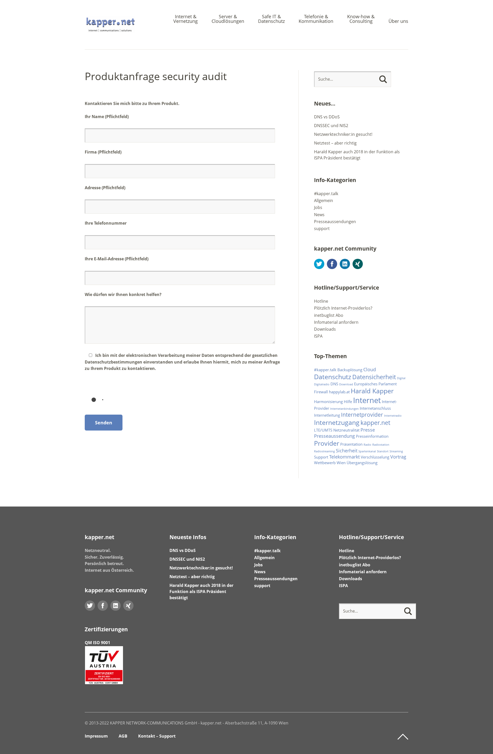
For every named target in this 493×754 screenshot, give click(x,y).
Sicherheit (346, 450)
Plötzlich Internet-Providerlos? (343, 308)
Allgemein (323, 200)
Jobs (318, 207)
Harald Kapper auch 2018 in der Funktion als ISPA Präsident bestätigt (201, 591)
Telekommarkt (344, 457)
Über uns (398, 21)
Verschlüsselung (375, 457)
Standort (382, 451)
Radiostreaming (324, 451)
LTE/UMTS (323, 430)
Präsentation (351, 444)
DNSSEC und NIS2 (331, 125)
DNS (334, 383)
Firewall (321, 391)
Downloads (325, 329)
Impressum (96, 736)
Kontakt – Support (157, 736)
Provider (326, 443)
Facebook (332, 264)
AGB (123, 736)
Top (402, 737)
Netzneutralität (346, 430)
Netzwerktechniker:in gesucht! (343, 134)
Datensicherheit (374, 377)
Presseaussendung (334, 436)
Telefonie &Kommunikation (316, 19)
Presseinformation (372, 436)
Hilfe (348, 401)
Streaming (396, 451)
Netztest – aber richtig (335, 143)
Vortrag (398, 457)
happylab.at (339, 391)
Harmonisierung (328, 401)
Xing (358, 264)
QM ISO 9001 (97, 642)
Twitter (319, 264)
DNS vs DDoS (327, 117)
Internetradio (393, 415)
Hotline (321, 301)
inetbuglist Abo (328, 315)
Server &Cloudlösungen (228, 19)
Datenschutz (332, 377)
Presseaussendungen (335, 221)
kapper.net (375, 423)
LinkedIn (345, 264)
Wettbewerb (325, 462)
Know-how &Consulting (361, 19)
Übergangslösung (362, 462)
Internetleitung (327, 415)
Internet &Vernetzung (185, 19)
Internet (367, 400)
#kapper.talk (326, 193)
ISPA (318, 336)
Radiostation (380, 444)
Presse (368, 430)
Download (346, 384)
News (319, 214)
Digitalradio (321, 384)
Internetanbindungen (344, 409)
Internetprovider (362, 414)
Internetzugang (336, 422)
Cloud (369, 369)
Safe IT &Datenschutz (271, 19)
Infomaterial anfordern (336, 322)
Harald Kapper (372, 391)
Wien (341, 462)
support (322, 228)
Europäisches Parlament (375, 383)
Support (321, 457)
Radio (367, 444)
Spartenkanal (367, 451)
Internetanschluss (375, 408)
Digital (401, 378)
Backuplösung (349, 369)
